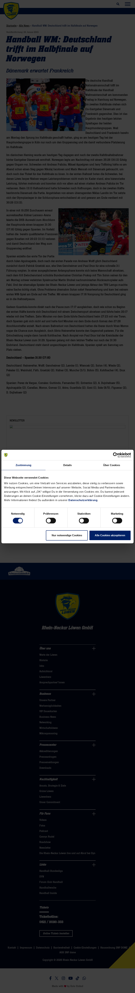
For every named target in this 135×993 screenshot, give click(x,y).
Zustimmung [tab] (23, 465)
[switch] (51, 520)
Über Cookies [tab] (111, 465)
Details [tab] (67, 465)
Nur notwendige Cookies (67, 535)
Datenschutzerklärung (82, 500)
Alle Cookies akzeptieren (110, 535)
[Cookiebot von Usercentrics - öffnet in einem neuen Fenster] (115, 455)
